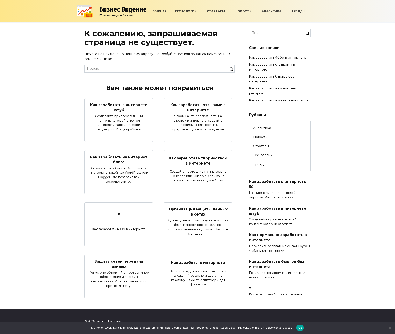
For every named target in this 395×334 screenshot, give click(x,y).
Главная (159, 11)
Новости (243, 11)
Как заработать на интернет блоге (119, 159)
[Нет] (390, 328)
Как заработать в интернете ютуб (119, 107)
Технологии (185, 11)
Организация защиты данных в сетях (198, 211)
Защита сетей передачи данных (119, 264)
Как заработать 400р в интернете (277, 57)
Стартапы (216, 11)
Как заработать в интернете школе (279, 100)
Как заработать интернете (198, 262)
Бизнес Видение (123, 9)
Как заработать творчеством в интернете (198, 160)
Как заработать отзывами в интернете (198, 107)
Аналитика (271, 11)
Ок (300, 327)
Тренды (299, 11)
